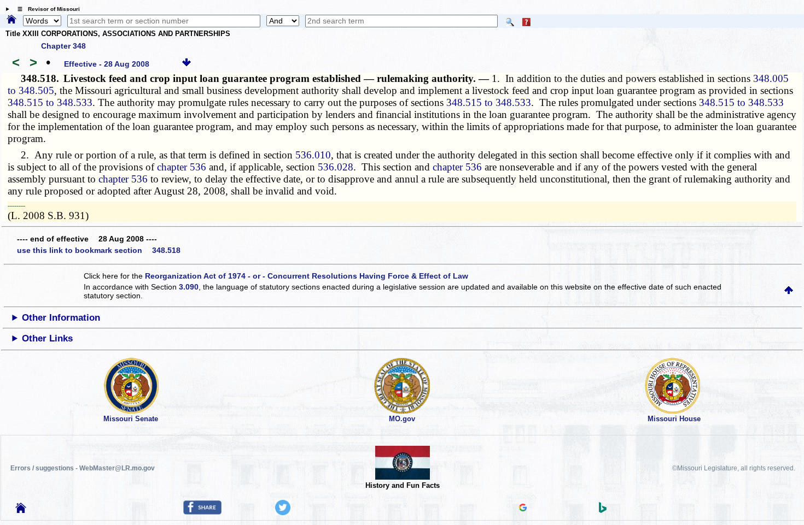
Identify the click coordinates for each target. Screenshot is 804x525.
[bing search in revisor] (603, 510)
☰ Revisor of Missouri (46, 9)
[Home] (11, 20)
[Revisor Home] (20, 510)
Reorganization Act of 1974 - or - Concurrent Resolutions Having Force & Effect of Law (306, 276)
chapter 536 (181, 167)
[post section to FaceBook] (202, 512)
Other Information (61, 317)
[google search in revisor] (523, 508)
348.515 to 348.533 (50, 102)
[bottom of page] (186, 64)
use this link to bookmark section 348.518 (98, 250)
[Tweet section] (282, 512)
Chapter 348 (63, 46)
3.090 (189, 286)
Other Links (47, 338)
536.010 (313, 155)
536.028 (335, 167)
